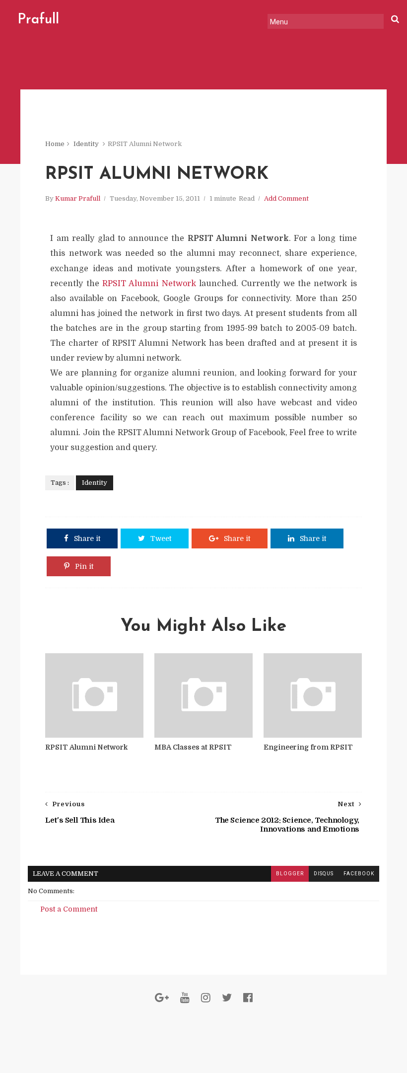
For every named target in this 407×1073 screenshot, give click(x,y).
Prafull (38, 20)
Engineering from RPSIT (308, 747)
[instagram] (205, 997)
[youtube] (185, 997)
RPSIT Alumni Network (149, 283)
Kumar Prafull (77, 198)
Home (55, 144)
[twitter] (227, 997)
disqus (324, 873)
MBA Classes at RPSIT (193, 747)
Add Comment (286, 198)
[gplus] (162, 997)
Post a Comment (68, 909)
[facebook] (248, 997)
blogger (290, 873)
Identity (86, 144)
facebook (358, 873)
